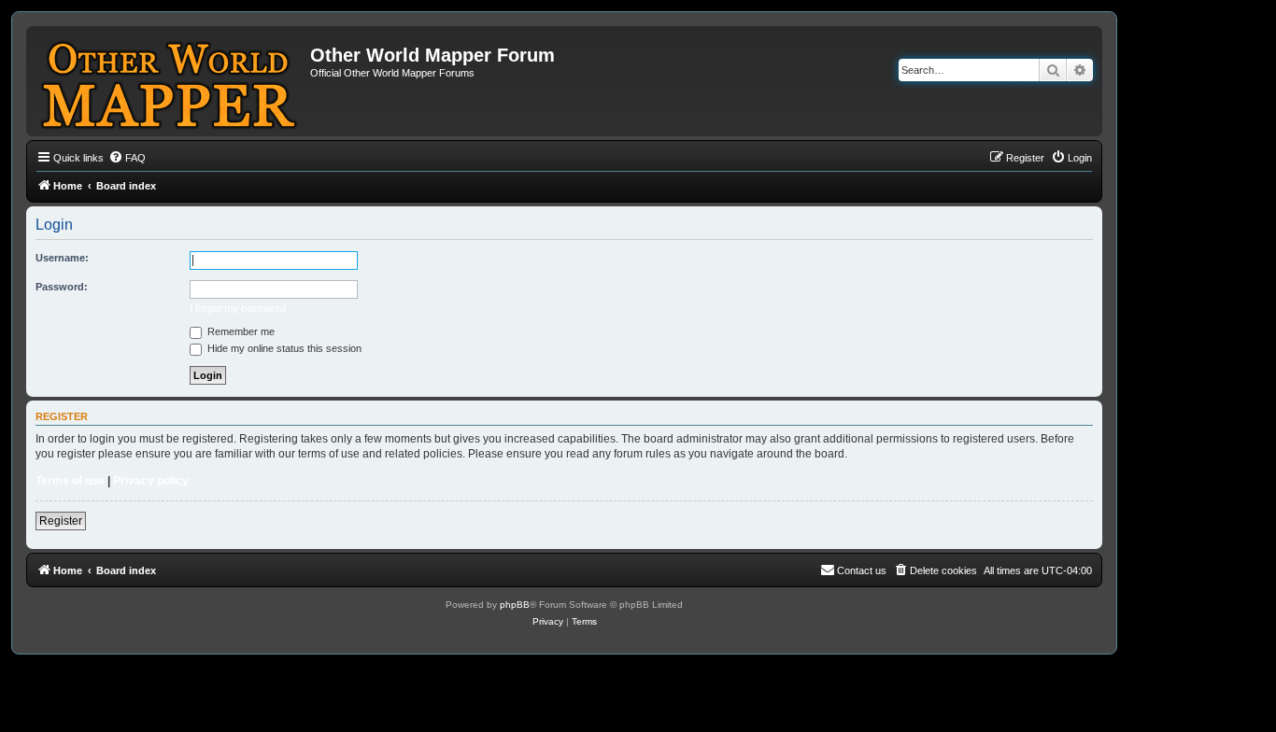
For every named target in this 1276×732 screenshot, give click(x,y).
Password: (61, 286)
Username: (62, 257)
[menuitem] (127, 158)
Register (60, 521)
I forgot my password (238, 308)
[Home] (170, 81)
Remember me (240, 331)
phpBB (515, 604)
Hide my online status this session (283, 348)
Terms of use (70, 480)
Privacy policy (151, 480)
